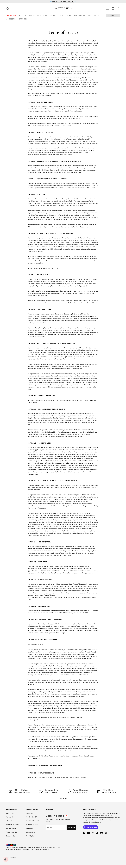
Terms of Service (11, 832)
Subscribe (71, 827)
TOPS (61, 15)
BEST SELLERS (30, 15)
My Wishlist (30, 828)
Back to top (63, 798)
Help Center (76, 718)
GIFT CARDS (23, 19)
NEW (20, 15)
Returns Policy (54, 268)
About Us (9, 821)
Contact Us (78, 777)
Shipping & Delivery (12, 825)
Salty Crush (13, 858)
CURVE (96, 15)
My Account (30, 813)
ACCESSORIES (11, 19)
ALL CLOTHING (42, 15)
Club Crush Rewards (32, 821)
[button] (113, 8)
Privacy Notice (34, 758)
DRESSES (53, 15)
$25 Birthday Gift (31, 817)
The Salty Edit (30, 836)
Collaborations (30, 832)
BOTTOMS (68, 15)
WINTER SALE (11, 15)
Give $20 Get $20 (32, 825)
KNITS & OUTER (79, 15)
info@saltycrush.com (38, 720)
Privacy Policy (10, 836)
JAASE (90, 15)
